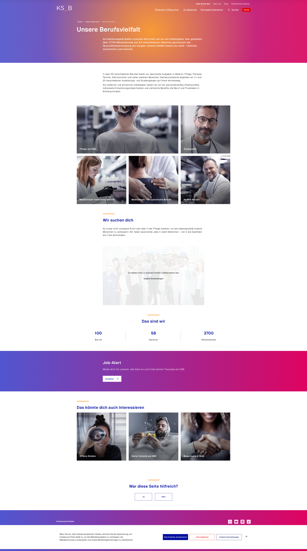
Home (80, 22)
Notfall (246, 10)
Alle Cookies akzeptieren (175, 537)
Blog (226, 4)
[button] (143, 497)
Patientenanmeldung (240, 4)
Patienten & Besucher (167, 9)
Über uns (217, 4)
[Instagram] (230, 522)
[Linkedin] (242, 522)
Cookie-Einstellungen (153, 278)
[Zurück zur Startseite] (64, 8)
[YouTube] (236, 522)
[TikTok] (249, 522)
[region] (153, 537)
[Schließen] (246, 536)
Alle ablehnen (202, 537)
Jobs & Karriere (203, 4)
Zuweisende (190, 9)
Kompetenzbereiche (212, 9)
